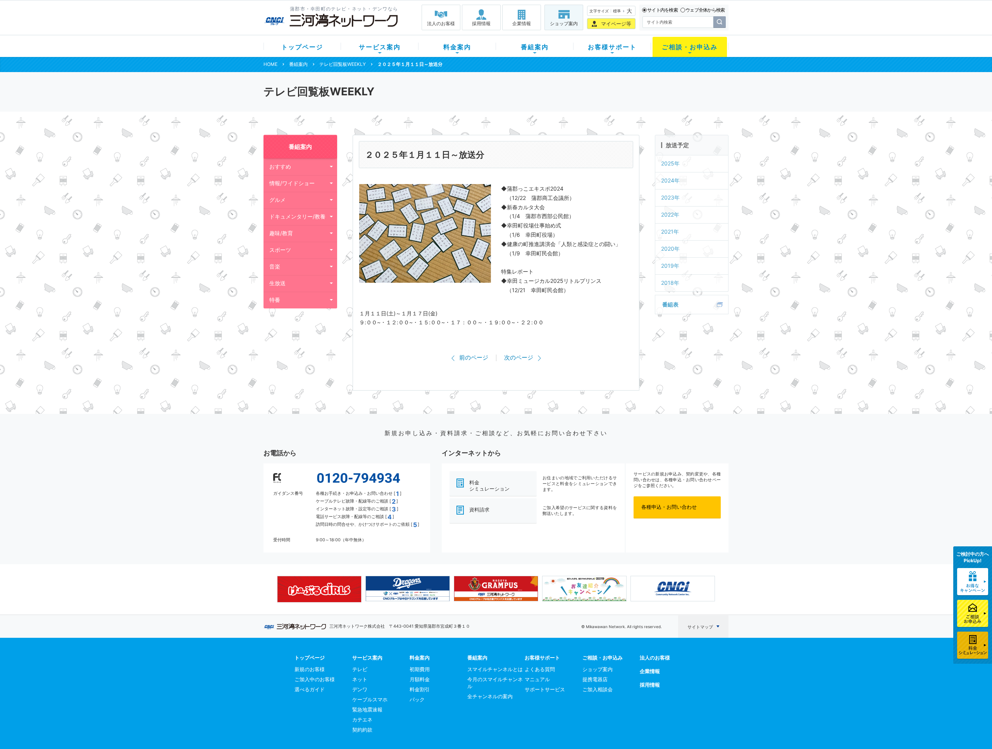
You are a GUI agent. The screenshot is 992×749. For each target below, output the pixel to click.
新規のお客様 (309, 669)
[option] (319, 589)
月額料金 (420, 679)
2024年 (670, 180)
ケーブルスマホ (370, 699)
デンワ (359, 689)
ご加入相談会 (597, 689)
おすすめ (280, 166)
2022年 (670, 214)
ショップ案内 (564, 23)
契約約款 (362, 730)
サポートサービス (545, 689)
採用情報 (481, 23)
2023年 (670, 197)
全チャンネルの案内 (490, 696)
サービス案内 (380, 47)
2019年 (670, 265)
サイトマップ (700, 627)
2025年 (670, 163)
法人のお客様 (441, 23)
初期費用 (420, 669)
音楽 (274, 266)
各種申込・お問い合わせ (669, 507)
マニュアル (537, 679)
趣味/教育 (281, 233)
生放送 (277, 283)
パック (417, 699)
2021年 (670, 231)
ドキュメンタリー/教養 (297, 216)
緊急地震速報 (367, 709)
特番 (274, 299)
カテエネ (362, 719)
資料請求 (479, 509)
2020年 (670, 248)
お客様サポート (612, 47)
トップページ (302, 47)
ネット (359, 679)
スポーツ (280, 249)
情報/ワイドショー (292, 183)
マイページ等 (616, 24)
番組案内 (535, 47)
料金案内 (457, 47)
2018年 (670, 282)
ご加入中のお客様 (314, 679)
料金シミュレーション (489, 485)
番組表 (670, 304)
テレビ (359, 669)
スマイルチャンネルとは (495, 669)
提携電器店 (595, 679)
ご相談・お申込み (690, 47)
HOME (270, 64)
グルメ (277, 199)
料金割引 (420, 689)
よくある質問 (540, 669)
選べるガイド (309, 689)
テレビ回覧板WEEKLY (342, 64)
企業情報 (521, 23)
